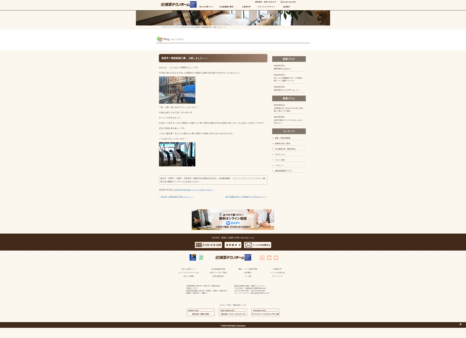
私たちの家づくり (206, 7)
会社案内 (286, 7)
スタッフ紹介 (280, 160)
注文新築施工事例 (226, 7)
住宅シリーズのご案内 (218, 272)
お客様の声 (246, 7)
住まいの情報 (188, 276)
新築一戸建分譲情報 (282, 138)
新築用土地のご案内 (282, 143)
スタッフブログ (174, 27)
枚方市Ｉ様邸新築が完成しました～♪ (177, 197)
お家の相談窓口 (218, 276)
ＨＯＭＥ (164, 27)
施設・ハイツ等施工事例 (247, 269)
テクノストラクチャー (266, 7)
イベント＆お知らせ (277, 272)
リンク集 (247, 276)
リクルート (279, 165)
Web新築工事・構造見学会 (285, 149)
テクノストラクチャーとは (188, 272)
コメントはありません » (202, 190)
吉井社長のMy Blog (187, 27)
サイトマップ (277, 276)
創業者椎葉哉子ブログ (283, 171)
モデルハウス (280, 154)
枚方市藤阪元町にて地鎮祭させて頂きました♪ (245, 197)
